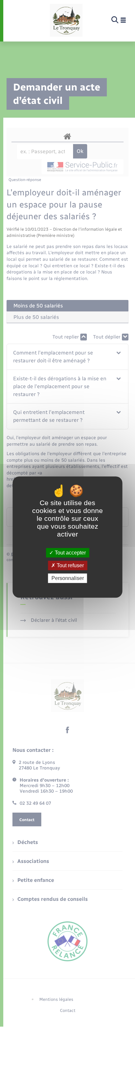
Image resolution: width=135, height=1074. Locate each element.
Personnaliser (67, 578)
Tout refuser (69, 565)
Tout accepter (69, 552)
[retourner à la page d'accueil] (66, 20)
